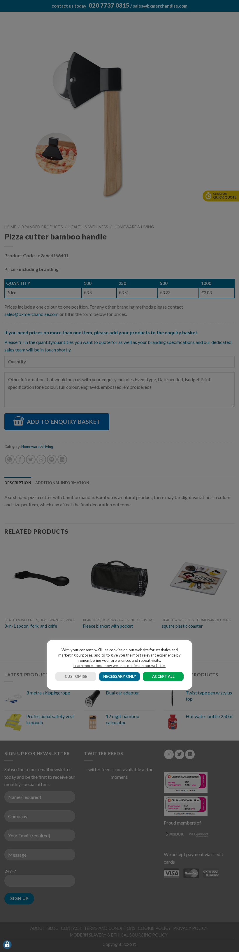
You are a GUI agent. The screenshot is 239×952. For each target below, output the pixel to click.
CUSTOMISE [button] (76, 676)
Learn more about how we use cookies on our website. (119, 665)
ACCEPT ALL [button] (163, 676)
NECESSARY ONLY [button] (119, 676)
